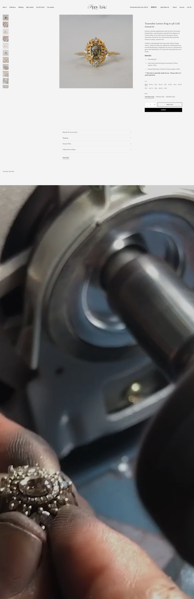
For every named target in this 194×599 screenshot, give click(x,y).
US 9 (165, 88)
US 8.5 (160, 88)
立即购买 (163, 110)
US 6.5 (180, 85)
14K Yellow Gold (149, 97)
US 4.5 (160, 85)
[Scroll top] (190, 595)
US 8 (155, 88)
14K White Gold (170, 97)
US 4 (155, 85)
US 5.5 (170, 85)
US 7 (146, 88)
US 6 (175, 85)
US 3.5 (151, 85)
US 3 (146, 85)
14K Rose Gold (160, 97)
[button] (139, 7)
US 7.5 (151, 88)
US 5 (165, 85)
